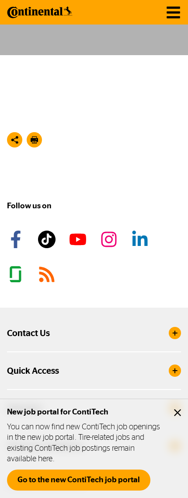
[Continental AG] (40, 12)
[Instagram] (110, 239)
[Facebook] (17, 239)
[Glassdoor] (17, 274)
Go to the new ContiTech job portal (78, 479)
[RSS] (48, 274)
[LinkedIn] (141, 239)
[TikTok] (48, 239)
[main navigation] (173, 12)
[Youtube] (79, 239)
